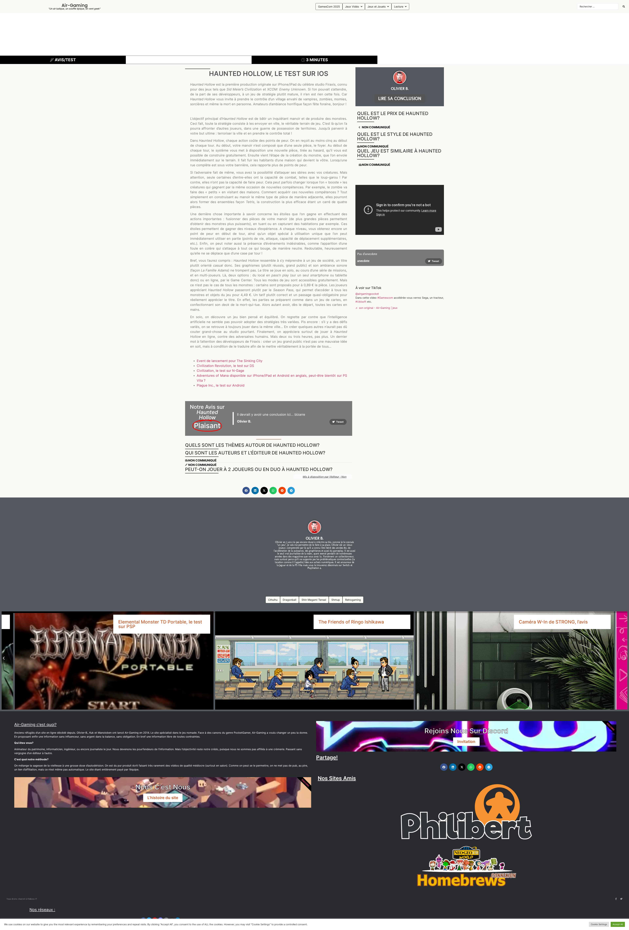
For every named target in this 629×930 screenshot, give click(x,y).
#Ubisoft (360, 301)
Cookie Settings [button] (599, 924)
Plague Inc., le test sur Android (220, 385)
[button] (246, 490)
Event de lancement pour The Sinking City (229, 361)
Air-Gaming (75, 5)
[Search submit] (623, 6)
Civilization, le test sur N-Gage (220, 371)
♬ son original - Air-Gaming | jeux (376, 307)
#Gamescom (385, 297)
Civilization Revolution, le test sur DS (225, 366)
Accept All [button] (618, 924)
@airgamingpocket (367, 293)
